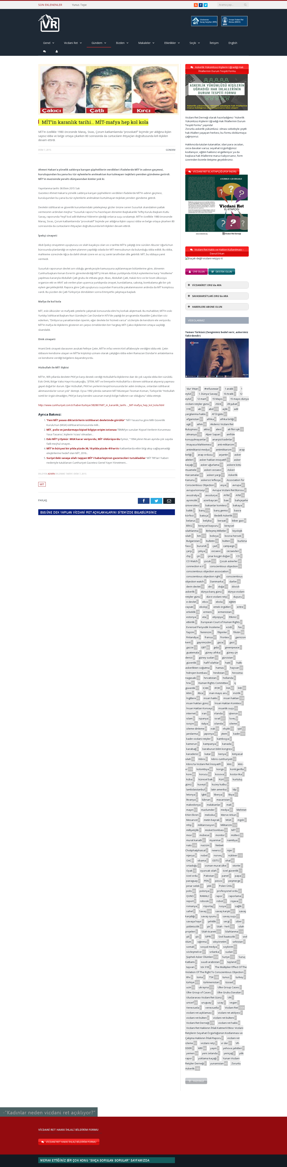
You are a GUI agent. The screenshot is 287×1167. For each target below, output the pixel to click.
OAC (188, 860)
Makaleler (144, 43)
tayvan (190, 967)
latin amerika (218, 789)
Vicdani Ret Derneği (197, 1023)
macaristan (223, 799)
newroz (216, 850)
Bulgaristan (193, 541)
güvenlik (191, 662)
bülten (226, 541)
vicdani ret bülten (196, 1017)
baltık (189, 510)
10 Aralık (229, 394)
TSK (211, 977)
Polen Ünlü (225, 886)
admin (51, 473)
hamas (220, 667)
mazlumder (208, 809)
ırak (213, 728)
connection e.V (195, 566)
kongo (220, 769)
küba (189, 779)
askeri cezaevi (212, 470)
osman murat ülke (215, 865)
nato (189, 845)
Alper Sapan (213, 434)
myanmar (215, 840)
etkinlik (190, 622)
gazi (231, 642)
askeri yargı (214, 475)
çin (198, 556)
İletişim (214, 43)
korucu (203, 774)
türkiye (190, 982)
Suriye (226, 957)
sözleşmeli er (194, 952)
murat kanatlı (194, 840)
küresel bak (206, 779)
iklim (189, 693)
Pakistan (209, 875)
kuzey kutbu (219, 784)
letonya (190, 794)
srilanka (214, 952)
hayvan (234, 667)
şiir (208, 926)
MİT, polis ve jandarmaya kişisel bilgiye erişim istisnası (81, 429)
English (232, 43)
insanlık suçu (226, 708)
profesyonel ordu (227, 891)
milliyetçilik (192, 830)
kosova (219, 774)
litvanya (191, 799)
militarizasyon (206, 825)
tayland (231, 962)
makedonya (193, 804)
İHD (240, 688)
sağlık (238, 906)
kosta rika (236, 774)
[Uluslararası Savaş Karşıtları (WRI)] (204, 25)
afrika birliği (227, 419)
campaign (229, 546)
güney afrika (212, 652)
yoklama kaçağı (207, 1058)
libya (231, 794)
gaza (220, 642)
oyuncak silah (208, 870)
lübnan (206, 799)
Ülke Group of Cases (198, 992)
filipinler (222, 632)
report (190, 901)
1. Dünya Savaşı (208, 394)
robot (220, 901)
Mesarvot (192, 820)
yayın (213, 1048)
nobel (204, 855)
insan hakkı (210, 698)
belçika (207, 520)
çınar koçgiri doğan (219, 556)
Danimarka (216, 581)
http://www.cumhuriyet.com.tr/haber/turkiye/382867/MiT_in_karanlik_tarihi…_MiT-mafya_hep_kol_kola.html (101, 405)
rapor (219, 896)
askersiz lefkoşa (210, 480)
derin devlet (193, 586)
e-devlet (191, 601)
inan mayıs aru (218, 693)
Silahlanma (231, 931)
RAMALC (204, 896)
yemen (190, 1053)
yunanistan (217, 1063)
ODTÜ (215, 860)
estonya (191, 617)
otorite (236, 865)
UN (229, 997)
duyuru (237, 596)
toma (200, 977)
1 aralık (229, 388)
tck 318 (205, 967)
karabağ (191, 749)
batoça (204, 515)
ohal (228, 860)
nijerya (190, 855)
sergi (226, 921)
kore (189, 774)
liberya (218, 794)
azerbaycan (210, 500)
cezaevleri (233, 551)
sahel (189, 911)
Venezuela (192, 1007)
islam (189, 718)
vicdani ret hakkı (228, 1023)
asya (223, 485)
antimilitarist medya (197, 449)
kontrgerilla (237, 769)
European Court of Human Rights (220, 622)
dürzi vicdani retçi (216, 596)
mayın (189, 809)
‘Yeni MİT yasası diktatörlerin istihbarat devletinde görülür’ (86, 420)
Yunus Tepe (79, 5)
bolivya (214, 536)
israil (217, 718)
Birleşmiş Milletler (216, 530)
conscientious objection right (203, 576)
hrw (188, 683)
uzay (220, 1002)
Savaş (202, 911)
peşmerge (234, 881)
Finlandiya (192, 637)
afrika (210, 419)
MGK (228, 820)
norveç (218, 855)
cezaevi (215, 551)
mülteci (235, 835)
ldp (234, 789)
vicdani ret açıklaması (199, 1012)
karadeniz (192, 754)
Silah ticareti (208, 931)
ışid (240, 728)
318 (188, 409)
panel (225, 875)
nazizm (205, 845)
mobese (204, 835)
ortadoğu (191, 865)
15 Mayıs (217, 399)
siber (239, 921)
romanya (191, 906)
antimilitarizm (224, 449)
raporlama (235, 896)
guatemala (192, 652)
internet (191, 713)
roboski (204, 901)
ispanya (203, 718)
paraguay (192, 881)
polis (189, 891)
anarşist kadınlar (222, 439)
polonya (204, 891)
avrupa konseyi (195, 490)
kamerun (191, 744)
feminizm (205, 632)
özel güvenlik (230, 870)
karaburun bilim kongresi (217, 749)
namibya (232, 840)
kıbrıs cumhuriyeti (221, 759)
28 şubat (232, 404)
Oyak (189, 870)
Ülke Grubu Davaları (229, 992)
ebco (205, 601)
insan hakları (231, 698)
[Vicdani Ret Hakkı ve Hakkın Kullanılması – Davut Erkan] (206, 258)
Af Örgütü (217, 414)
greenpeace (232, 647)
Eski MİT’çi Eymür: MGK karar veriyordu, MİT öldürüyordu (83, 439)
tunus (226, 977)
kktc (229, 764)
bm (199, 536)
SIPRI (208, 936)
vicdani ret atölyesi (229, 1012)
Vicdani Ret (71, 43)
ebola (219, 601)
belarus (190, 520)
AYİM (226, 495)
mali (228, 804)
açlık (225, 409)
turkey (239, 977)
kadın (236, 733)
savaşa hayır (193, 921)
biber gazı (238, 520)
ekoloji (203, 607)
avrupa (236, 485)
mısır (189, 835)
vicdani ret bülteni (223, 1017)
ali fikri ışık (234, 429)
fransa (209, 637)
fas (240, 627)
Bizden (120, 43)
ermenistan (225, 612)
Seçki (193, 43)
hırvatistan (210, 678)
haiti (227, 662)
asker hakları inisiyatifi (213, 459)
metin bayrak (211, 820)
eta (204, 617)
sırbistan (238, 941)
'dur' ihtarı (192, 388)
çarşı (189, 551)
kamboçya (223, 738)
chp (188, 556)
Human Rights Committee (213, 683)
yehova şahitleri (232, 1048)
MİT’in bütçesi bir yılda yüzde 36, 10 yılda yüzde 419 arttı (83, 448)
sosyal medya (208, 946)
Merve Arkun (228, 815)
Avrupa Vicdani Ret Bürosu (228, 490)
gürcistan (227, 657)
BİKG (189, 525)
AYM (238, 495)
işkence (233, 713)
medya (225, 809)
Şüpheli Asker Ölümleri (199, 957)
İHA (228, 688)
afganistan (192, 419)
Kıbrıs (202, 759)
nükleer (232, 855)
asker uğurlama (210, 465)
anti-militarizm (225, 444)
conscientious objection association (207, 571)
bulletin (210, 541)
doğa (221, 586)
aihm (200, 424)
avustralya (192, 495)
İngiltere (191, 698)
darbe (233, 581)
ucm (188, 987)
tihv (188, 977)
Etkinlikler (170, 43)
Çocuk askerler (229, 561)
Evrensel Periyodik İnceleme (203, 627)
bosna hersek (233, 536)
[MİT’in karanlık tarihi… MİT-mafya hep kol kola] (108, 114)
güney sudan (206, 657)
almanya (191, 434)
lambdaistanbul (195, 789)
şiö (197, 936)
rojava (234, 901)
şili (187, 936)
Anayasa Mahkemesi (198, 444)
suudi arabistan (210, 962)
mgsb (241, 820)
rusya (222, 906)
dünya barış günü (211, 591)
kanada (226, 744)
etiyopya (217, 617)
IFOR (217, 688)
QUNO (190, 896)
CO (238, 556)
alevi (218, 429)
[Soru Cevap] (49, 1107)
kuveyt (202, 784)
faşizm (190, 632)
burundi (201, 546)
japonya (209, 733)
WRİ (200, 1048)
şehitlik (212, 921)
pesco (218, 881)
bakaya (237, 505)
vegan (233, 1002)
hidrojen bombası (196, 673)
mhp (189, 825)
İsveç (232, 718)
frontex (224, 637)
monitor (220, 835)
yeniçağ (228, 1053)
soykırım (228, 946)
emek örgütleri (222, 607)
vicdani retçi (208, 1043)
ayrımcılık (191, 500)
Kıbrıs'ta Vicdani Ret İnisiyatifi (203, 764)
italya (204, 723)
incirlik (237, 693)
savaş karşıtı (222, 911)
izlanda (218, 723)
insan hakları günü (197, 703)
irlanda (218, 713)
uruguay (206, 1002)
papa (238, 875)
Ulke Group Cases (228, 987)
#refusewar (211, 388)
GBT (203, 647)
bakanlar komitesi (216, 505)
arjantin (223, 454)
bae (226, 500)
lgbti (203, 794)
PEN (206, 881)
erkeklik (191, 612)
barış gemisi (221, 510)
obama (202, 860)
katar (208, 754)
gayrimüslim (204, 642)
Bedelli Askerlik (223, 515)
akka (206, 429)
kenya (222, 754)
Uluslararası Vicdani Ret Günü (204, 997)
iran (204, 713)
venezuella (212, 1007)
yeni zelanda (209, 1053)
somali (190, 946)
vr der (224, 1043)
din (210, 586)
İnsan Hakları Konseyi (199, 708)
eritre (240, 607)
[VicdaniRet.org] (48, 22)
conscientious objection (224, 566)
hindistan (219, 673)
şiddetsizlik (192, 926)
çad (215, 546)
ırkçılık (226, 728)
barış (202, 510)
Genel (46, 43)
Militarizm (226, 825)
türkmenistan (211, 982)
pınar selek (193, 886)
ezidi (229, 627)
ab (199, 409)
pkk (209, 886)
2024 (218, 404)
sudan (229, 952)
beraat (222, 520)
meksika (210, 815)
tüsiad (229, 982)
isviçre (190, 723)
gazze (189, 647)
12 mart (201, 399)
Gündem (97, 43)
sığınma (202, 941)
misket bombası (214, 830)
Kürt (221, 779)
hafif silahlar (211, 662)
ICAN (205, 688)
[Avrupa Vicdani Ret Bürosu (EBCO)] (234, 25)
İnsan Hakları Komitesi (228, 703)
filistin (236, 632)
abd (211, 409)
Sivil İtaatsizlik (226, 936)
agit (188, 424)
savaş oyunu (208, 916)
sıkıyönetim (219, 941)
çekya (201, 551)
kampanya (209, 744)
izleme (233, 723)
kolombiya (203, 769)
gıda (216, 647)
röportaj (208, 906)
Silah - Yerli (223, 926)
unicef (190, 1002)
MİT (42, 484)
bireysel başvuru (208, 525)
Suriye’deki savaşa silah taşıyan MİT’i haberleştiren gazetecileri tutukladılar (96, 458)
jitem (224, 733)
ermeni (207, 612)
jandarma (192, 733)
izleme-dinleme (195, 728)
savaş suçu (229, 916)
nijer (229, 850)
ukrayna (204, 987)
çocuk (207, 561)
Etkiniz (233, 617)
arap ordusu (205, 454)
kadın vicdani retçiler (198, 738)
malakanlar (213, 804)
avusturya (211, 495)
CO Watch (192, 561)
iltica (200, 693)
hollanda (228, 678)
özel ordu (192, 875)
